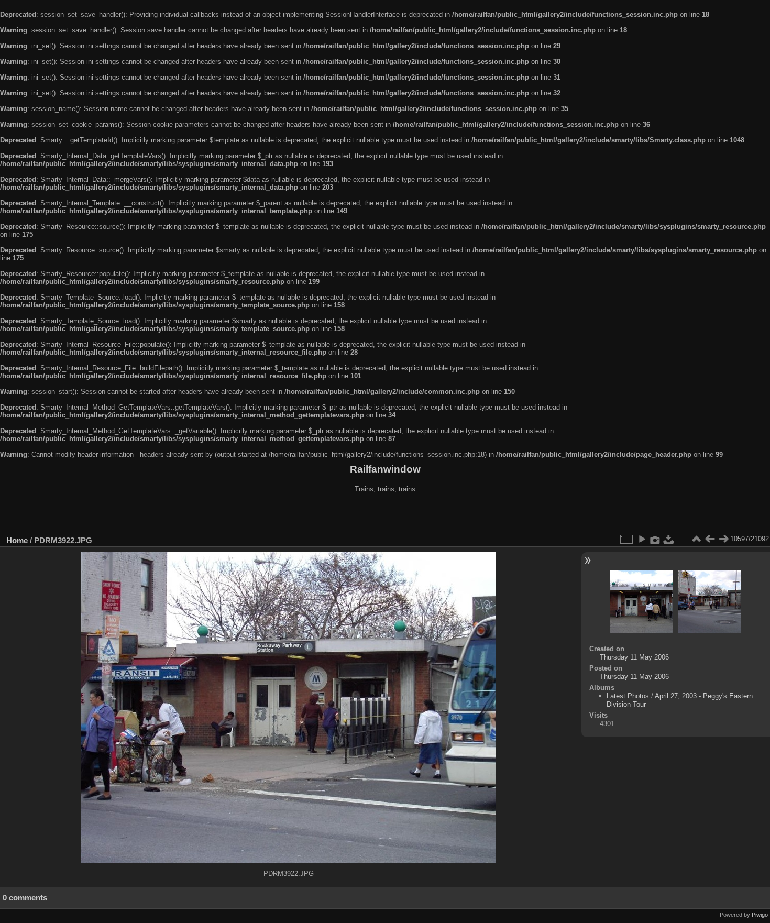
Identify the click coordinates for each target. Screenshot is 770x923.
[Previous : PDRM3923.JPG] (710, 539)
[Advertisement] (385, 515)
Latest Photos (628, 696)
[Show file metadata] (655, 539)
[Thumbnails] (696, 539)
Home (17, 540)
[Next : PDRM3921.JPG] (723, 539)
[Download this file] (669, 539)
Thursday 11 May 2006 (634, 657)
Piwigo (760, 914)
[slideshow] (641, 539)
